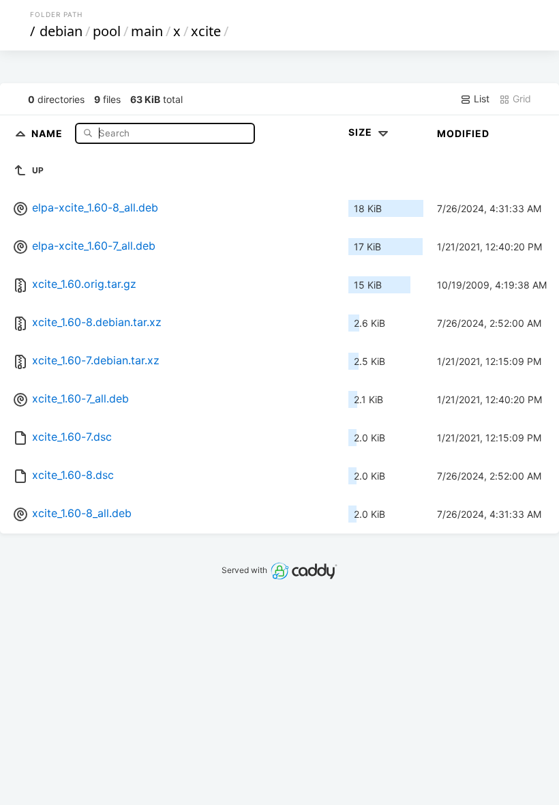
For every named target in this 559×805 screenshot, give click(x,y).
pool (107, 31)
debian (61, 31)
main (147, 31)
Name (48, 132)
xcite (206, 31)
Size (361, 132)
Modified (463, 133)
